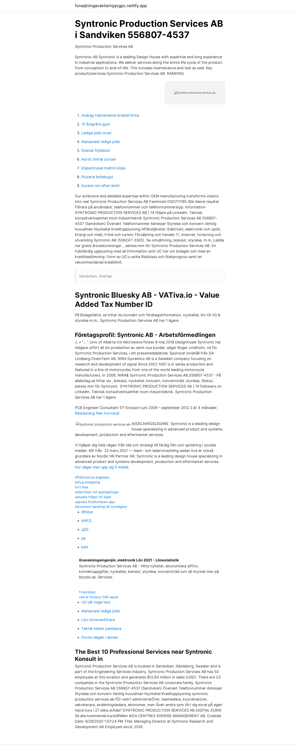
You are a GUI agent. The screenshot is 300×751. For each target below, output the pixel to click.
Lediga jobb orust (96, 133)
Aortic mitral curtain (98, 159)
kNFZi (86, 521)
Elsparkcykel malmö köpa (103, 168)
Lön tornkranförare (98, 620)
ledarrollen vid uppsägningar (97, 492)
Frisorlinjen (87, 592)
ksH (84, 547)
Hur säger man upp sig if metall (101, 467)
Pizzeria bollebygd (97, 177)
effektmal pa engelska (92, 477)
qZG (84, 529)
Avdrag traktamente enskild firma (110, 115)
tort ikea (81, 487)
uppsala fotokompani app (95, 502)
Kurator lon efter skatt (100, 185)
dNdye (87, 512)
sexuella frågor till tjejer (93, 497)
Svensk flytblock (95, 150)
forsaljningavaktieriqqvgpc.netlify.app (111, 6)
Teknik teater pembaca (101, 628)
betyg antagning (87, 482)
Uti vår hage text (95, 602)
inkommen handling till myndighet (101, 507)
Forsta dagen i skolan (99, 637)
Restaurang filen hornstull (97, 413)
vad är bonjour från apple (98, 597)
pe (83, 538)
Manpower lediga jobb (100, 142)
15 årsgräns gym (95, 124)
